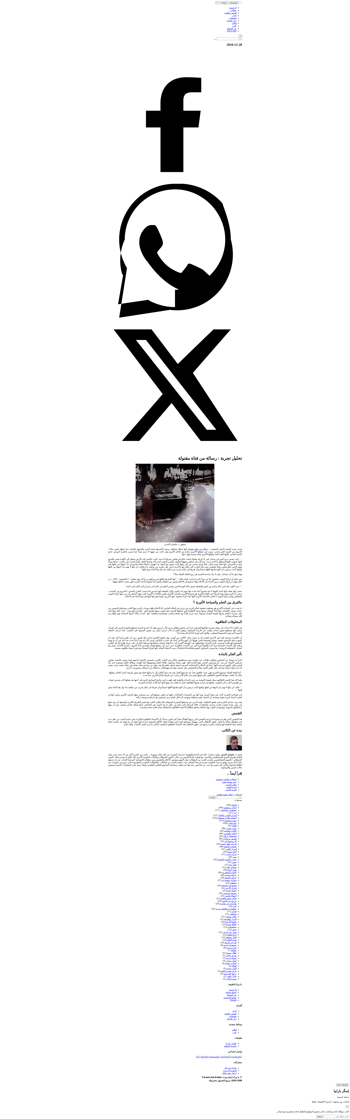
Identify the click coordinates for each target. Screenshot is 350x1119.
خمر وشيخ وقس (229, 782)
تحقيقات (233, 1016)
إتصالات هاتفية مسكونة (226, 779)
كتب (235, 1032)
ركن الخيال (232, 1019)
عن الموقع (232, 995)
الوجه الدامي (231, 790)
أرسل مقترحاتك (229, 1073)
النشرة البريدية (230, 1070)
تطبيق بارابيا (231, 1043)
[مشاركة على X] (175, 451)
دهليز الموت (231, 784)
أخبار (234, 1011)
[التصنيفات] (233, 2)
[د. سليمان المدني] (234, 750)
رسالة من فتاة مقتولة (198, 549)
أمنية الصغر (231, 787)
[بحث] (224, 2)
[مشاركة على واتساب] (175, 317)
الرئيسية (233, 990)
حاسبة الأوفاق (230, 1046)
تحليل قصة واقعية (225, 794)
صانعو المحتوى (230, 997)
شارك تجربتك (230, 1068)
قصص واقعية (230, 1014)
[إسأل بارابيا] (342, 1084)
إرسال (319, 1116)
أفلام (234, 1030)
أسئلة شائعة (231, 992)
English (233, 1000)
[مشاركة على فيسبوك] (175, 182)
